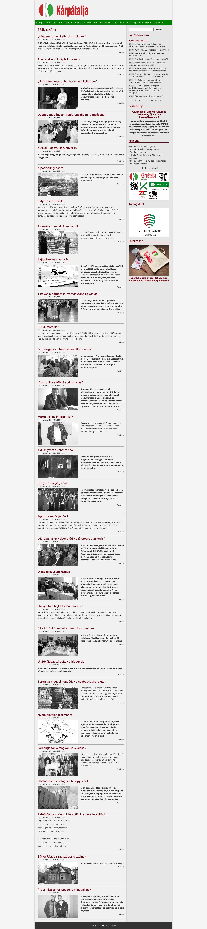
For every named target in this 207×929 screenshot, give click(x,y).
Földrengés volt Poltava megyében (150, 96)
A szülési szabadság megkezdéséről (151, 59)
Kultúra (67, 22)
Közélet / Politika (52, 22)
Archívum (112, 925)
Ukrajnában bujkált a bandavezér (60, 606)
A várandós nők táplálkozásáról (59, 59)
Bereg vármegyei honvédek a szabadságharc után (72, 681)
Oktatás (77, 22)
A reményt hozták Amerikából (58, 226)
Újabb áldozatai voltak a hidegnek (61, 661)
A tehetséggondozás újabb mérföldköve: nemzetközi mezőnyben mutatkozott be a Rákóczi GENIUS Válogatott (146, 89)
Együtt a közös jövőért (53, 516)
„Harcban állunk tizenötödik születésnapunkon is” (71, 538)
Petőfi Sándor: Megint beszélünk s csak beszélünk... (73, 814)
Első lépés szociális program (142, 146)
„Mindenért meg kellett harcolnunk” (62, 36)
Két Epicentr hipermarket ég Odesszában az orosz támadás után (145, 81)
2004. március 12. (50, 327)
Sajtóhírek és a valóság (53, 259)
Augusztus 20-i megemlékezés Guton (152, 50)
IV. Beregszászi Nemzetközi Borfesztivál (65, 349)
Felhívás (118, 22)
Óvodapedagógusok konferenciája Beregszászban (72, 114)
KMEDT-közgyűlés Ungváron (57, 148)
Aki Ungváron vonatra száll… (57, 450)
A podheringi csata (50, 168)
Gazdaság (87, 22)
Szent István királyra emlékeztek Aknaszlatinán (146, 54)
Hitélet (107, 22)
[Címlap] (63, 10)
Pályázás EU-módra (51, 201)
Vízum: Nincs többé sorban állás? (60, 382)
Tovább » (120, 52)
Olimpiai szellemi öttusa (54, 571)
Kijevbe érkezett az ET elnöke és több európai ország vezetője (147, 63)
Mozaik (129, 22)
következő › (155, 100)
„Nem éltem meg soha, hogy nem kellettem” (67, 81)
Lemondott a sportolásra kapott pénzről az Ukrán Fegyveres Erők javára (147, 45)
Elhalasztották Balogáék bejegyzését (63, 781)
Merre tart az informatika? (55, 416)
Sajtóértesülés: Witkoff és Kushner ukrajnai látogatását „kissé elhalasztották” (148, 69)
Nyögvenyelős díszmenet (55, 715)
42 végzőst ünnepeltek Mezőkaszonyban (66, 628)
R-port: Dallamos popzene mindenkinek (64, 889)
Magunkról (102, 925)
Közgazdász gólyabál (52, 483)
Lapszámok (158, 22)
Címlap (39, 22)
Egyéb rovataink (142, 22)
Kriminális (98, 22)
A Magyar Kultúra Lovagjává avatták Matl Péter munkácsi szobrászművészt (148, 75)
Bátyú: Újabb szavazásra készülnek (62, 856)
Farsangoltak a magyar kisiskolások (62, 748)
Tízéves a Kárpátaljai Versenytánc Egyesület (68, 294)
